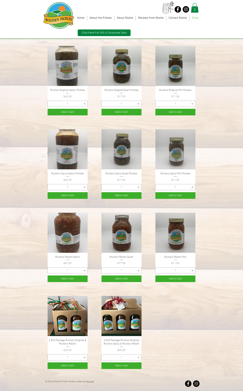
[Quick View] (68, 66)
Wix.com (90, 381)
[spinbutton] (67, 104)
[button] (195, 8)
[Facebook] (178, 9)
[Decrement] (50, 104)
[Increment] (85, 104)
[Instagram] (186, 9)
